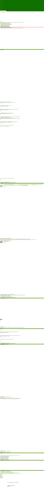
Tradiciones (7, 185)
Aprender (19, 183)
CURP (1, 9)
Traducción (10, 185)
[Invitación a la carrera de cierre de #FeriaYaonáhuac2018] (2, 108)
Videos (18, 185)
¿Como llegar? (2, 450)
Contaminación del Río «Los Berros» (6, 24)
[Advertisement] (21, 17)
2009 (12, 183)
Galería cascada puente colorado (6, 27)
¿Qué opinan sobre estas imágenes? (5, 296)
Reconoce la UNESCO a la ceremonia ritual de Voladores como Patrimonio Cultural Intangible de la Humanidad (17, 239)
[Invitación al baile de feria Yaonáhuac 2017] (2, 124)
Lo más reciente (1, 474)
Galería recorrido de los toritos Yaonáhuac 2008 (8, 297)
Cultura (39, 183)
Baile (26, 183)
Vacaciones (15, 185)
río (38, 184)
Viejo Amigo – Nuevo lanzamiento (5, 101)
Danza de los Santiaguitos (4, 241)
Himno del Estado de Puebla (4, 240)
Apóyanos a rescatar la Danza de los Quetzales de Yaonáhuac (10, 455)
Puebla (29, 184)
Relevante (34, 184)
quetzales (31, 184)
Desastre (3, 184)
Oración (23, 184)
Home (1, 26)
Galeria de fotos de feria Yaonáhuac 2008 (7, 294)
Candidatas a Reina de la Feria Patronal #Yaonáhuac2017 (9, 121)
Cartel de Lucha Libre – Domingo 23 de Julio (7, 178)
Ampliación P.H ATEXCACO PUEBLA (5, 295)
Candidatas (30, 183)
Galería (14, 184)
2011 (13, 183)
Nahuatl (20, 184)
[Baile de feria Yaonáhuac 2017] (2, 181)
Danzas (1, 184)
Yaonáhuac (25, 185)
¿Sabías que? (2, 396)
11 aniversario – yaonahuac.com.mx (5, 105)
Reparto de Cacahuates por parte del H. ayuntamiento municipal (10, 116)
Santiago (41, 184)
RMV (37, 184)
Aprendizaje (21, 183)
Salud (39, 184)
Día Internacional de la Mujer (5, 23)
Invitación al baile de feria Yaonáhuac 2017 (7, 125)
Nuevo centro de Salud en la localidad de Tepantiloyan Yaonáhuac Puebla (12, 22)
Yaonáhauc (20, 185)
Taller (1, 185)
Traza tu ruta (2, 397)
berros (28, 183)
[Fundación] (4, 326)
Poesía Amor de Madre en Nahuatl (5, 238)
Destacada (7, 184)
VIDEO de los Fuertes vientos (4, 25)
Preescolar (26, 184)
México (18, 184)
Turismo (13, 185)
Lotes (16, 184)
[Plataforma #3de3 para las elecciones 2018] (2, 112)
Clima (1, 451)
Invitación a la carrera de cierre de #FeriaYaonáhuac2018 (9, 109)
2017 (15, 183)
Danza (42, 183)
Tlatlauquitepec (4, 185)
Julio (15, 184)
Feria (11, 184)
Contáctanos (1, 476)
